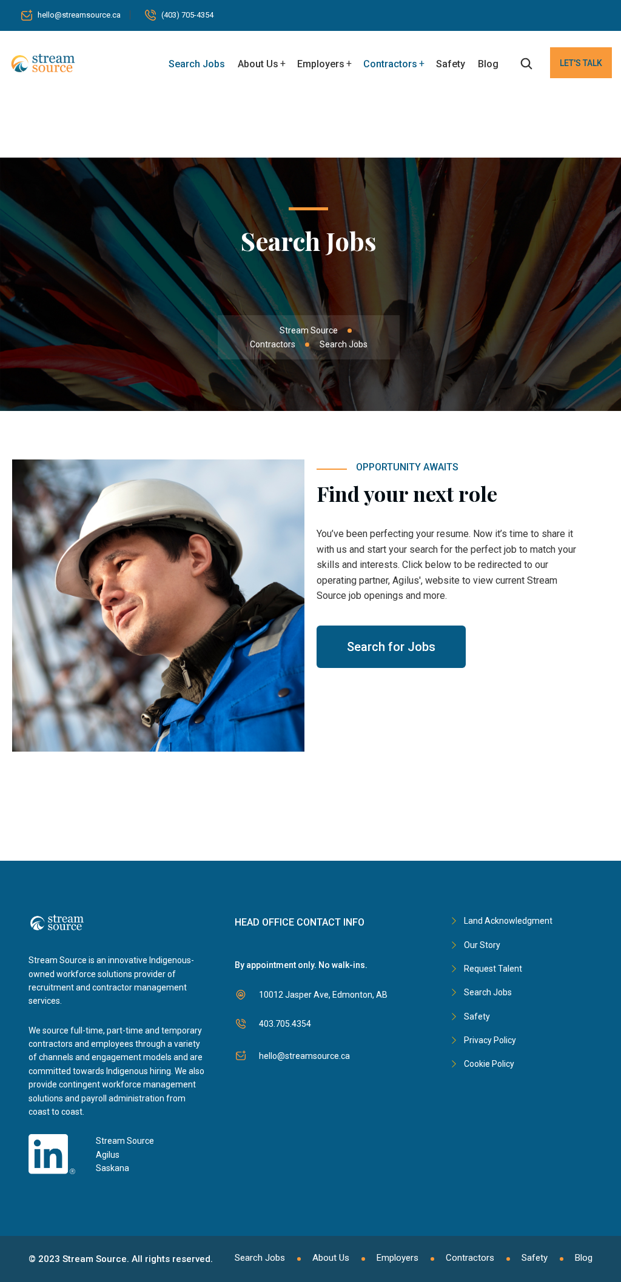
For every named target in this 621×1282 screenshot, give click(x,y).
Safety (450, 64)
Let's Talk (581, 63)
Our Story (482, 945)
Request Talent (493, 968)
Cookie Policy (489, 1064)
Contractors (390, 64)
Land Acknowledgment (508, 921)
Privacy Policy (490, 1040)
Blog (488, 64)
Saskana (112, 1168)
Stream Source (125, 1141)
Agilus (107, 1155)
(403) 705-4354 (187, 14)
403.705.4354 (285, 1024)
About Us (258, 64)
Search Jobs (197, 64)
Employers (320, 64)
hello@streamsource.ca (79, 14)
